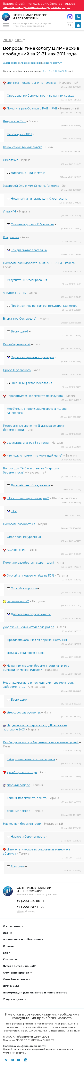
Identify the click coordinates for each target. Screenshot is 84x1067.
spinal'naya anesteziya (22, 772)
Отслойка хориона (24, 588)
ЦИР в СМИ (11, 985)
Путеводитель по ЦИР (19, 965)
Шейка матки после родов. (26, 653)
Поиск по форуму (52, 62)
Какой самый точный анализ (22, 147)
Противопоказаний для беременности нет (37, 640)
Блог (6, 952)
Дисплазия (10, 160)
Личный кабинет (78, 25)
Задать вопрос (11, 62)
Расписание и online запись (23, 939)
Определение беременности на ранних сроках (40, 95)
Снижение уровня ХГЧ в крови (32, 224)
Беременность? (18, 601)
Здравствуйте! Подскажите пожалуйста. (35, 396)
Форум (18, 39)
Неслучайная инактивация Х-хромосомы (39, 198)
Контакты (10, 959)
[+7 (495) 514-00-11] (78, 17)
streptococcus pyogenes (24, 712)
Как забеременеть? (16, 344)
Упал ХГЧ (9, 211)
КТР (14, 511)
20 (62, 70)
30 (66, 70)
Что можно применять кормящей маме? (35, 455)
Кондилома (11, 237)
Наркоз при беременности (22, 823)
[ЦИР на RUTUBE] (25, 1060)
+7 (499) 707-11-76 (30, 907)
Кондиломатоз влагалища (29, 250)
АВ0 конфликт (17, 550)
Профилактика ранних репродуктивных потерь (44, 305)
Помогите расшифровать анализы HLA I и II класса (39, 263)
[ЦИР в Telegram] (6, 1060)
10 (56, 70)
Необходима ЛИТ (19, 134)
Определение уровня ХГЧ (25, 537)
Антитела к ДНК (14, 293)
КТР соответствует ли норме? (28, 498)
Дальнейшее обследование (30, 485)
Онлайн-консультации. (32, 3)
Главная (7, 39)
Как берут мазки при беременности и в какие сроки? (41, 742)
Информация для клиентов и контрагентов (35, 992)
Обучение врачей (16, 972)
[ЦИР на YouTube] (19, 1060)
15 (59, 70)
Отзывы (8, 946)
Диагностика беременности (31, 614)
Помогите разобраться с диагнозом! (28, 562)
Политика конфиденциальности (24, 1045)
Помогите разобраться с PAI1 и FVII (32, 108)
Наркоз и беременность (28, 836)
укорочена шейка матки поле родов (28, 627)
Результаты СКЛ (14, 121)
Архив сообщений (31, 62)
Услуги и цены (13, 999)
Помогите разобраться (19, 524)
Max (70, 17)
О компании (12, 926)
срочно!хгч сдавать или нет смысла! (31, 82)
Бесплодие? (19, 331)
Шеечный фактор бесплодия (31, 383)
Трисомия (18, 866)
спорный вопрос (18, 785)
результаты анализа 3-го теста (28, 442)
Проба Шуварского (17, 370)
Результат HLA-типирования (27, 280)
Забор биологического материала (31, 759)
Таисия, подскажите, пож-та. (27, 798)
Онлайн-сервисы (15, 979)
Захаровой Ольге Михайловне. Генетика (31, 185)
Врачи (7, 932)
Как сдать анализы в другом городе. (42, 7)
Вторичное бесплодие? (20, 318)
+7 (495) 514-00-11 (78, 17)
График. (8, 3)
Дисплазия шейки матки (28, 173)
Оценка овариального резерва (32, 357)
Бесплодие (19, 699)
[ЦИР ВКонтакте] (12, 1060)
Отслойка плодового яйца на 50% (30, 575)
